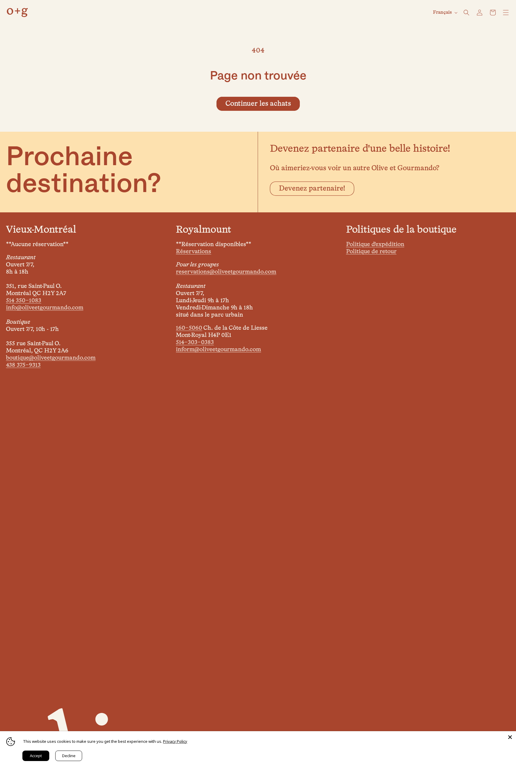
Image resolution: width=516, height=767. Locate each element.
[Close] (510, 737)
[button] (466, 12)
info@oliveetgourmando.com (44, 308)
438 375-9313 (23, 365)
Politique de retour (371, 251)
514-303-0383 (195, 342)
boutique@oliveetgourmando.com (51, 358)
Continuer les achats (258, 103)
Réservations (193, 251)
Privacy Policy (175, 741)
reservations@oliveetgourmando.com (226, 272)
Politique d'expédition (375, 244)
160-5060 (189, 328)
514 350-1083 (23, 300)
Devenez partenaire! (312, 188)
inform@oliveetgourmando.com (218, 349)
